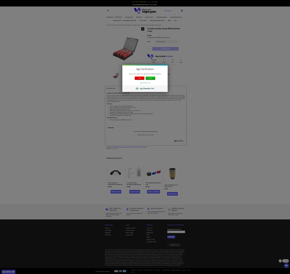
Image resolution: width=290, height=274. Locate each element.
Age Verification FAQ (145, 82)
